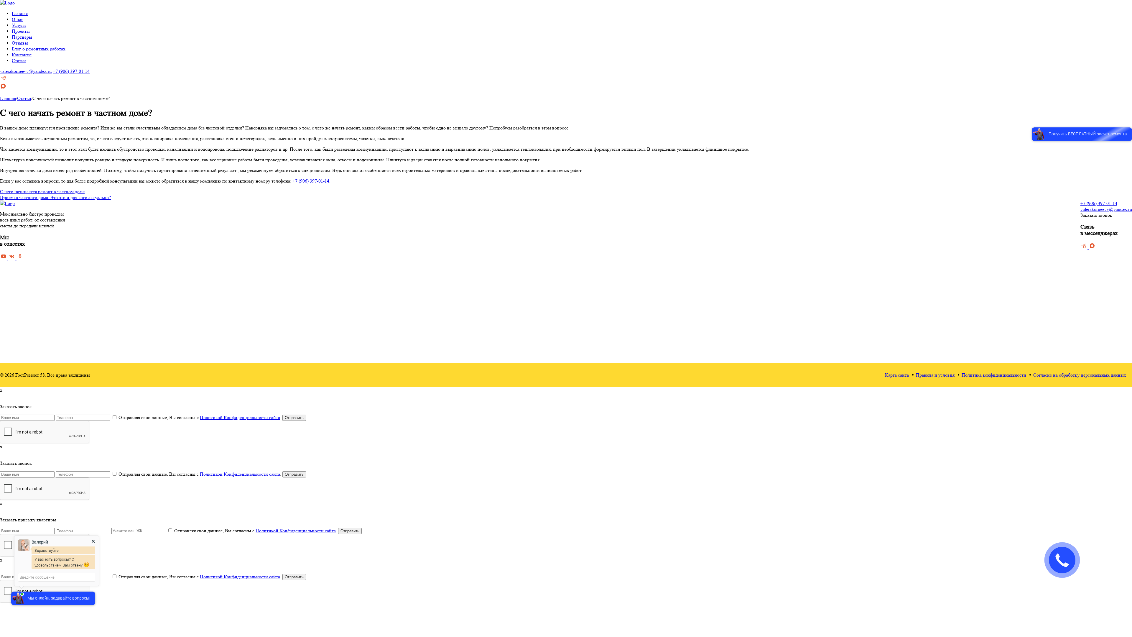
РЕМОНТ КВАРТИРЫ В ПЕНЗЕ (509, 208)
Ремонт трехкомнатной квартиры (507, 318)
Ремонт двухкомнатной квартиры (507, 309)
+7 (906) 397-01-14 (71, 71)
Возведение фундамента (638, 300)
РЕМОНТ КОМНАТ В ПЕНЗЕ (578, 208)
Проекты (21, 31)
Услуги (19, 25)
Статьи (19, 60)
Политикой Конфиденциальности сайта (240, 417)
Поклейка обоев (630, 241)
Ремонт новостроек (494, 266)
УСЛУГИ (624, 208)
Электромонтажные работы (641, 335)
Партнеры (22, 37)
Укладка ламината (632, 258)
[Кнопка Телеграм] (3, 80)
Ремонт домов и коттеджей (501, 275)
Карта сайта (897, 375)
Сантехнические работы (638, 326)
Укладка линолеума (633, 266)
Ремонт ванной (561, 215)
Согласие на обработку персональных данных (1079, 375)
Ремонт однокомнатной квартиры (507, 300)
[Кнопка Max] (3, 88)
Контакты (22, 55)
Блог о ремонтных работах (38, 49)
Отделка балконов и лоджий (641, 292)
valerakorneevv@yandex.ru (26, 71)
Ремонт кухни (560, 223)
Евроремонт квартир (495, 258)
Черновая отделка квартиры (502, 215)
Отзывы (20, 43)
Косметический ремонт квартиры (507, 223)
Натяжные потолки (633, 275)
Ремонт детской (562, 241)
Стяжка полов (628, 232)
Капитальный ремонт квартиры (505, 232)
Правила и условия (935, 375)
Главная (20, 13)
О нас (17, 19)
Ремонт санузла (562, 232)
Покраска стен (629, 249)
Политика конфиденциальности (994, 375)
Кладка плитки (629, 283)
